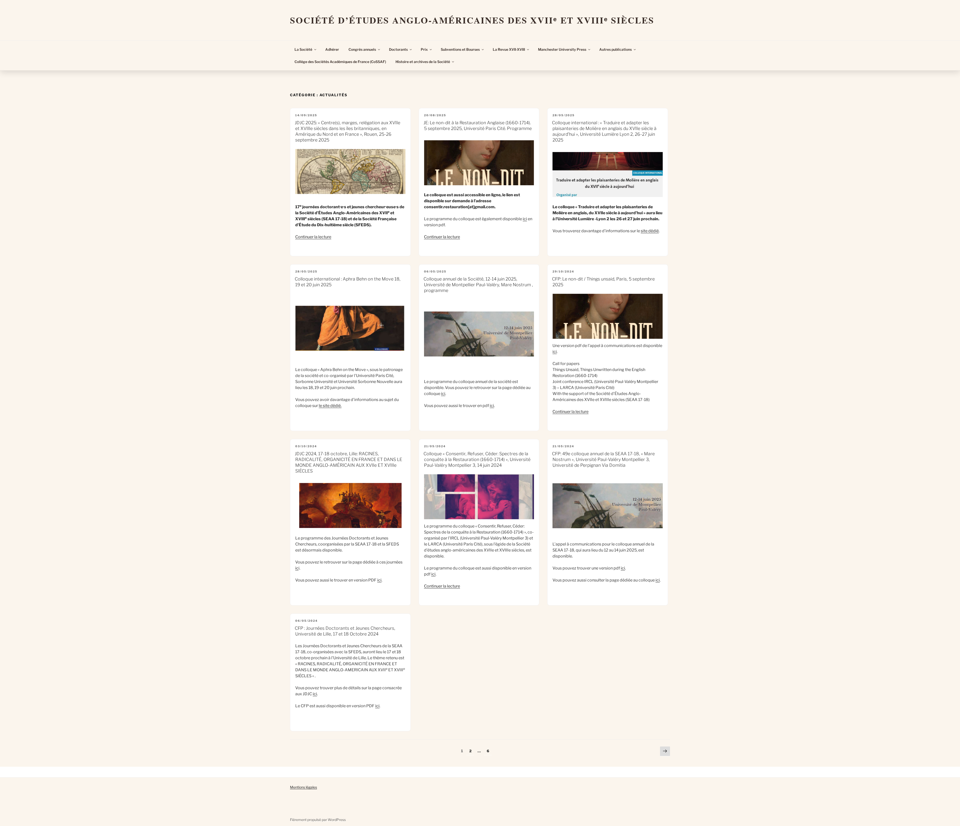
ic (296, 568)
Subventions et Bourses (460, 49)
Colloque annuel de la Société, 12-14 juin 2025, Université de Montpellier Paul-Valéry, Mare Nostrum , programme (478, 284)
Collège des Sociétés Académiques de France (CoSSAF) (340, 62)
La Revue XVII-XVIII (509, 49)
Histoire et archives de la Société (423, 62)
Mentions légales (303, 787)
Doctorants (398, 49)
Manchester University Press (562, 49)
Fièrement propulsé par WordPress (318, 820)
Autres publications (615, 49)
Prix (424, 49)
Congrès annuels (362, 49)
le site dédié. (330, 405)
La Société (303, 49)
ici (525, 218)
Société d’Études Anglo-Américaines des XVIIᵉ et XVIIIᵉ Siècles (472, 20)
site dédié (650, 230)
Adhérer (332, 49)
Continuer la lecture (313, 236)
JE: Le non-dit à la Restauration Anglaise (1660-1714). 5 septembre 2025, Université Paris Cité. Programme (478, 125)
